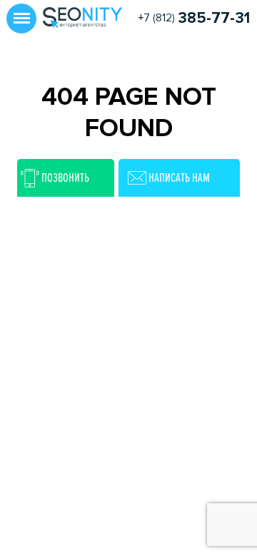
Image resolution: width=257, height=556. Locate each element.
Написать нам (179, 177)
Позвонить (65, 177)
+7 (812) (194, 18)
